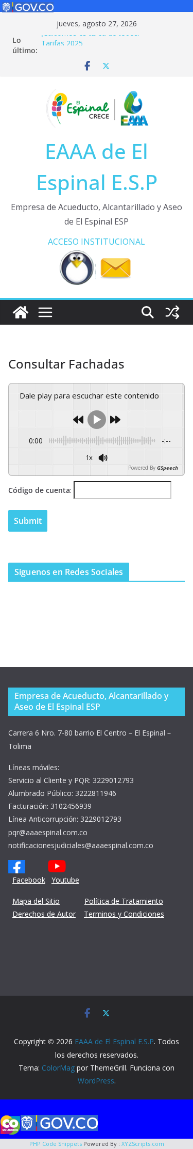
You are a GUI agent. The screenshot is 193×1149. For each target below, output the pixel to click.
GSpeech (167, 467)
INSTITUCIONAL (113, 241)
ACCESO (63, 241)
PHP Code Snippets (55, 1143)
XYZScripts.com (142, 1143)
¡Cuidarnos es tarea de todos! (90, 36)
